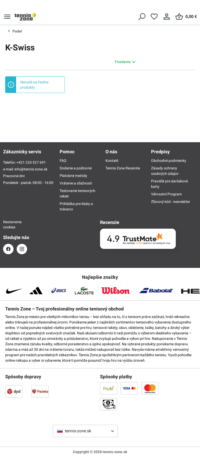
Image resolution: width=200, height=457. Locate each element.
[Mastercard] (150, 388)
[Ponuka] (7, 16)
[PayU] (108, 388)
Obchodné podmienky (168, 160)
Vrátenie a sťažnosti (76, 183)
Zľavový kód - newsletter (170, 202)
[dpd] (13, 391)
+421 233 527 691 (31, 162)
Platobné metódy (73, 176)
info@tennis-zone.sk (30, 169)
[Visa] (129, 388)
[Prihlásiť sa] (166, 16)
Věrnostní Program (166, 194)
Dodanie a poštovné (76, 168)
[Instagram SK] (22, 249)
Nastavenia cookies (8, 224)
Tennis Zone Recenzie (122, 168)
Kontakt (111, 160)
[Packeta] (40, 391)
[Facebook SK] (8, 249)
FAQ (63, 160)
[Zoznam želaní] (154, 16)
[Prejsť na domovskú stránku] (25, 17)
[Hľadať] (142, 16)
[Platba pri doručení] (108, 404)
